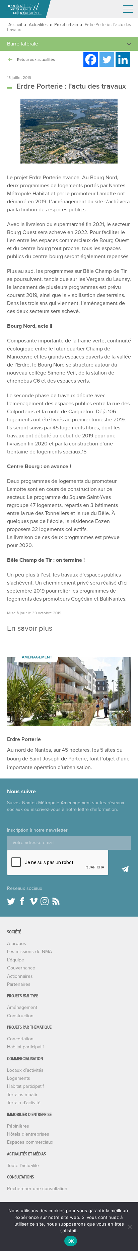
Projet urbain (66, 24)
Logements (18, 1078)
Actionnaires (20, 976)
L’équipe (15, 960)
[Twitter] (106, 59)
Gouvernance (21, 968)
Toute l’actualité (23, 1165)
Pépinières (18, 1126)
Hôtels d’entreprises (28, 1134)
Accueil (15, 24)
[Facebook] (90, 59)
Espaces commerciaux (30, 1142)
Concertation (20, 1039)
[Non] (129, 1226)
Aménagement (22, 1007)
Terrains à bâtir (22, 1095)
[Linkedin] (123, 59)
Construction (20, 1016)
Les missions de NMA (29, 951)
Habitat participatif (25, 1047)
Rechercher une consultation (37, 1188)
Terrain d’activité (24, 1103)
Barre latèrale (22, 43)
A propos (16, 943)
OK (71, 1241)
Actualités (38, 24)
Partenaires (18, 984)
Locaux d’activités (25, 1070)
